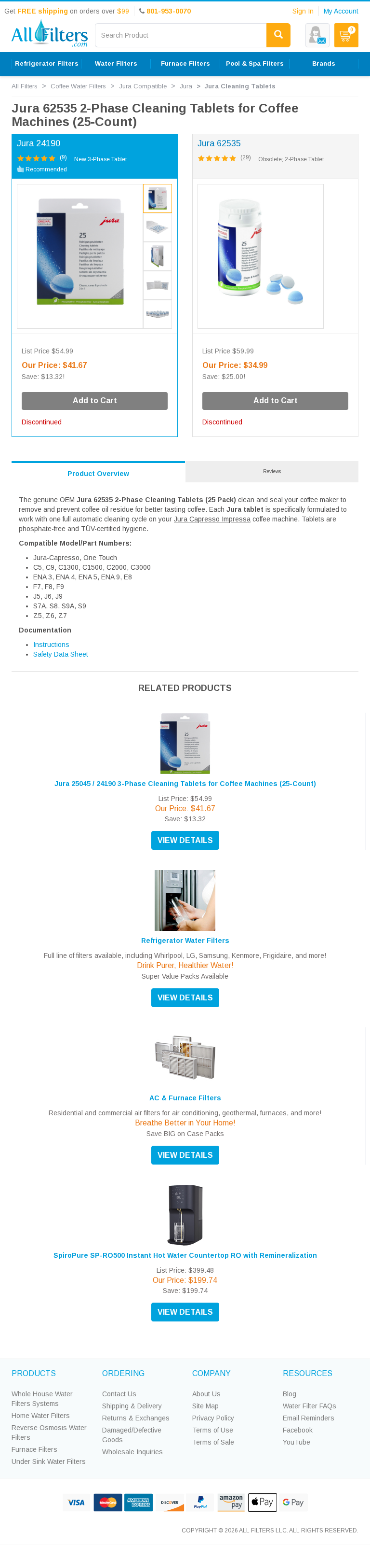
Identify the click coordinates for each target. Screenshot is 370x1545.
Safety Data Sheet (60, 654)
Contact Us (119, 1394)
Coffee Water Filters (78, 86)
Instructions (51, 644)
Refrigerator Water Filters (185, 940)
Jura (186, 86)
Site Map (205, 1406)
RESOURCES (307, 1373)
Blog (289, 1394)
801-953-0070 (168, 11)
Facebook (298, 1430)
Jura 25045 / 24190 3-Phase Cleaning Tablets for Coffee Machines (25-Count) (185, 783)
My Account (341, 11)
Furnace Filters (34, 1449)
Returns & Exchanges (136, 1418)
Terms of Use (212, 1430)
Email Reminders (308, 1418)
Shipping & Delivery (132, 1406)
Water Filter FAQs (309, 1406)
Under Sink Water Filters (49, 1461)
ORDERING (123, 1373)
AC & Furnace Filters (185, 1098)
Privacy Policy (213, 1418)
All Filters (25, 86)
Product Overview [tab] (98, 474)
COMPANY (211, 1373)
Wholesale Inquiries (132, 1452)
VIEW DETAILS (185, 840)
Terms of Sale (213, 1442)
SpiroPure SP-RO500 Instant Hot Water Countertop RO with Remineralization (185, 1255)
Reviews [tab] (272, 471)
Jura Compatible (143, 86)
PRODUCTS (34, 1373)
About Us (206, 1394)
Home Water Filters (41, 1415)
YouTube (296, 1442)
